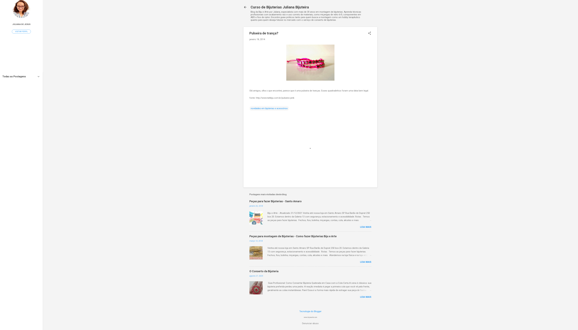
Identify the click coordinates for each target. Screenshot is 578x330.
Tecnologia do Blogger (310, 311)
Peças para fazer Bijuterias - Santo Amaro (275, 201)
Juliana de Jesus (21, 24)
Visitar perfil (21, 31)
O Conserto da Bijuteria (263, 271)
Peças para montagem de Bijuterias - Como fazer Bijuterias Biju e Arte (293, 236)
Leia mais (365, 227)
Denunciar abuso (310, 323)
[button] (369, 33)
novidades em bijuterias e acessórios (269, 108)
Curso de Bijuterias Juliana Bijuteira (280, 7)
